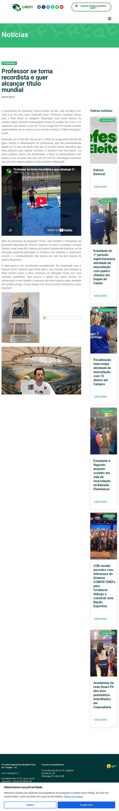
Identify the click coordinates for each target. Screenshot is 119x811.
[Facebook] (39, 7)
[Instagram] (43, 7)
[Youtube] (61, 7)
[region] (59, 797)
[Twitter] (48, 7)
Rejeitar (30, 805)
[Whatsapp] (52, 7)
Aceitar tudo (86, 805)
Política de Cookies (73, 796)
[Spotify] (57, 7)
